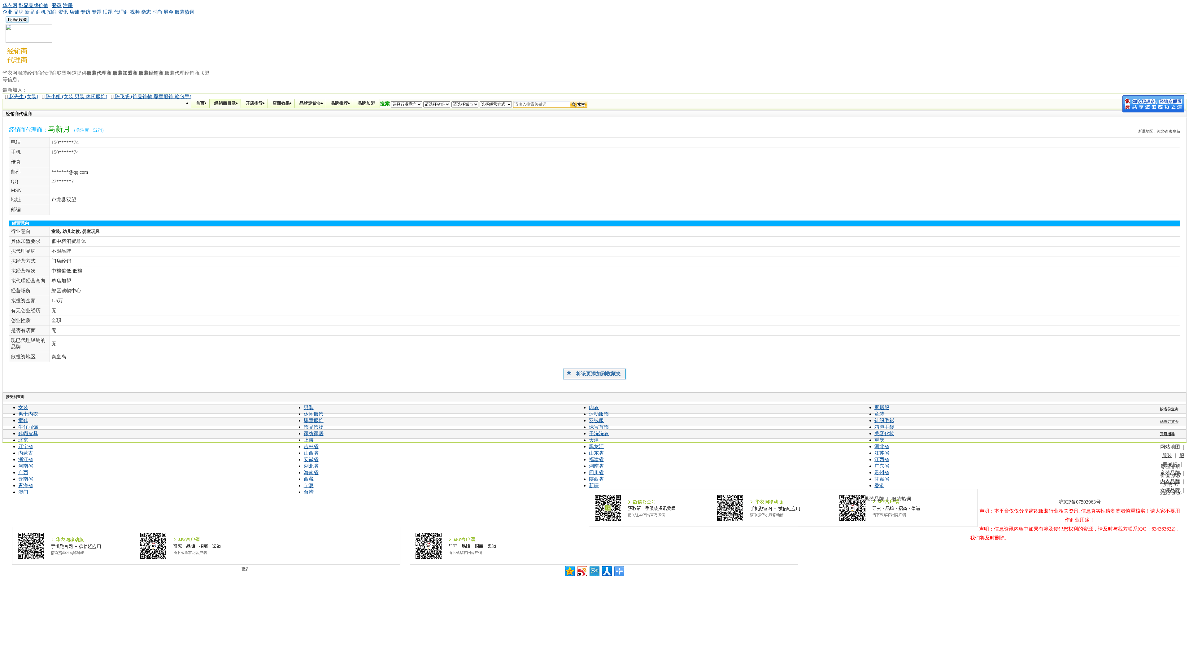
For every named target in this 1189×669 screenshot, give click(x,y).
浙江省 (25, 459)
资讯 (63, 12)
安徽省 (311, 459)
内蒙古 (25, 453)
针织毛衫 (884, 420)
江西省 (881, 459)
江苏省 (881, 453)
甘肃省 (881, 479)
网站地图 (1170, 446)
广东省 (881, 466)
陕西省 (596, 479)
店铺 (74, 12)
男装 (309, 407)
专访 (85, 12)
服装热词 (184, 12)
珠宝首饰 (599, 427)
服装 (1167, 455)
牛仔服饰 (28, 427)
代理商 (121, 12)
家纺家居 (314, 433)
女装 (23, 407)
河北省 (881, 446)
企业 (7, 12)
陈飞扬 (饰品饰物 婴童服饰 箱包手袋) (153, 96)
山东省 (596, 453)
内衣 (594, 407)
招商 (52, 12)
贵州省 (881, 472)
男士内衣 (28, 414)
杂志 (146, 12)
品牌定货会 (310, 103)
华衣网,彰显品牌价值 (25, 5)
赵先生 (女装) (21, 96)
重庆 (879, 440)
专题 (97, 12)
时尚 (157, 12)
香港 (879, 485)
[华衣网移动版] (206, 546)
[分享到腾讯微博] (594, 570)
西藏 (309, 479)
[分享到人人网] (606, 570)
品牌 (19, 12)
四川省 (596, 472)
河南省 (25, 466)
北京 (23, 440)
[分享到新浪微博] (581, 570)
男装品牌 (874, 498)
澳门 (23, 492)
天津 (594, 440)
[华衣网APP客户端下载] (604, 546)
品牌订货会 (1169, 421)
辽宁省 (25, 446)
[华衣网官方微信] (783, 508)
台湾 (309, 492)
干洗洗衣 (599, 433)
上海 (309, 440)
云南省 (25, 479)
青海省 (25, 485)
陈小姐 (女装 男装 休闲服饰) (74, 96)
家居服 (881, 407)
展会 (168, 12)
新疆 (594, 485)
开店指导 (254, 103)
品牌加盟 (366, 103)
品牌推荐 (339, 103)
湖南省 (596, 466)
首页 (200, 103)
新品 (30, 12)
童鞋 (23, 420)
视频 (135, 12)
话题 (108, 12)
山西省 (311, 453)
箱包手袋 (884, 427)
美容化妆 (884, 433)
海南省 (311, 472)
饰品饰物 (314, 427)
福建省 (596, 459)
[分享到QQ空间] (569, 570)
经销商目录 (225, 103)
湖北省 (311, 466)
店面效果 (281, 103)
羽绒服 (596, 420)
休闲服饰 (314, 414)
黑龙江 (596, 446)
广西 (23, 472)
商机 (41, 12)
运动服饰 (599, 414)
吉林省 (311, 446)
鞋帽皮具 (28, 433)
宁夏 (309, 485)
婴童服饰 (314, 420)
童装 (879, 414)
